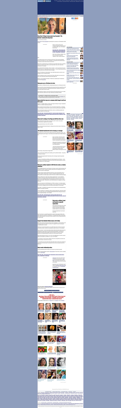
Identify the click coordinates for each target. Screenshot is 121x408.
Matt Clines (79, 400)
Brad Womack (57, 395)
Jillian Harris (68, 395)
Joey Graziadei (45, 41)
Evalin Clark (81, 115)
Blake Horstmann (59, 396)
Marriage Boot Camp (72, 15)
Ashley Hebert (53, 395)
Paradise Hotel (39, 16)
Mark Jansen (73, 400)
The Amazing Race (47, 392)
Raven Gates (72, 399)
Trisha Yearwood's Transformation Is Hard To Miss (48, 321)
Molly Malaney (75, 398)
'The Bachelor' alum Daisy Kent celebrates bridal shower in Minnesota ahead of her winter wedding (73, 51)
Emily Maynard (47, 395)
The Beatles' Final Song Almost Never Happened (41, 311)
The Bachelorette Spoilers (56, 402)
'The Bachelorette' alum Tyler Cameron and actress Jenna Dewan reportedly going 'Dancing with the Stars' (73, 68)
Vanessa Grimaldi (62, 397)
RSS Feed (74, 391)
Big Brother (74, 392)
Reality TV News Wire (80, 0)
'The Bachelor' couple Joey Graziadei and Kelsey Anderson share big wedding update (72, 56)
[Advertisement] (60, 385)
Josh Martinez (69, 400)
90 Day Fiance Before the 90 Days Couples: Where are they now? (60, 403)
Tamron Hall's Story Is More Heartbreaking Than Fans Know (70, 151)
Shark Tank (52, 16)
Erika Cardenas (77, 115)
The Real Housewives (47, 16)
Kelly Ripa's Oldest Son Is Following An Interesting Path (55, 311)
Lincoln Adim (51, 396)
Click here (61, 96)
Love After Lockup (68, 15)
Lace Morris (53, 399)
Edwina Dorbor (73, 115)
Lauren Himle (50, 399)
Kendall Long (81, 396)
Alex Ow (67, 400)
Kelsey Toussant (69, 117)
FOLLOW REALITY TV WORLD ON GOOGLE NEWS (51, 290)
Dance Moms (40, 15)
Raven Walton (47, 400)
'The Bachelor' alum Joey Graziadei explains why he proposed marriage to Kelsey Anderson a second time (73, 49)
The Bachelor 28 (46, 17)
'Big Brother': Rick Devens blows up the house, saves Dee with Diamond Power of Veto (73, 76)
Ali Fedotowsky (61, 395)
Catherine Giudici (66, 398)
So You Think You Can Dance (56, 16)
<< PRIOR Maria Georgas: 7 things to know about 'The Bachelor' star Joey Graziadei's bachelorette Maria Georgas (45, 296)
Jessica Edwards (71, 116)
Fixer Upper (49, 15)
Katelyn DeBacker (76, 116)
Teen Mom (64, 16)
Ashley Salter (46, 399)
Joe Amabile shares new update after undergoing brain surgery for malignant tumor (73, 81)
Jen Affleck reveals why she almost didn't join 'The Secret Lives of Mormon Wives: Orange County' (73, 63)
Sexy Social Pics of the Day (66, 1)
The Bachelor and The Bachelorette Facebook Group (65, 402)
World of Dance (76, 16)
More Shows (81, 16)
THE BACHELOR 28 (41, 292)
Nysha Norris (41, 397)
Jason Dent (76, 400)
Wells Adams (74, 397)
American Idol (51, 392)
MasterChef (82, 15)
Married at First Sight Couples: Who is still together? (60, 404)
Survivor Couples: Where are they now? (70, 404)
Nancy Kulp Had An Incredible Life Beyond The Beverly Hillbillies (61, 368)
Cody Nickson (55, 400)
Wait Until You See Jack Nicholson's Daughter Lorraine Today (50, 380)
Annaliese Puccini (45, 397)
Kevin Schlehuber (44, 400)
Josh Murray (54, 398)
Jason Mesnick (72, 395)
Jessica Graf (59, 400)
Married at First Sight (77, 15)
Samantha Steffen (43, 399)
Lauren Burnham (78, 396)
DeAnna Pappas (76, 395)
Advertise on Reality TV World (56, 391)
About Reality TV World (48, 391)
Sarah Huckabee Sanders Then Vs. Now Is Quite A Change (41, 321)
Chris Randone (63, 396)
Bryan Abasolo (58, 397)
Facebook (56, 300)
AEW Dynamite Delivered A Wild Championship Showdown (42, 380)
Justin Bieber (42, 252)
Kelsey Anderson (81, 116)
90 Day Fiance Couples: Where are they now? (46, 403)
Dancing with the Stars (45, 15)
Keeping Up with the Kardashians (61, 15)
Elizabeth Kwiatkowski (49, 286)
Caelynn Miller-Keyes (40, 396)
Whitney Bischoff (58, 398)
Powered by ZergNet (63, 382)
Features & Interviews (59, 1)
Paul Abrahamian (52, 400)
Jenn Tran (68, 116)
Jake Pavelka (65, 395)
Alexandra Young (69, 114)
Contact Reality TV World (64, 391)
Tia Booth (74, 396)
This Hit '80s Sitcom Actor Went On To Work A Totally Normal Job (51, 368)
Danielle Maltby (78, 397)
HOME (38, 17)
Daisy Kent (39, 41)
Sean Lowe (43, 395)
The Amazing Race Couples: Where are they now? (74, 403)
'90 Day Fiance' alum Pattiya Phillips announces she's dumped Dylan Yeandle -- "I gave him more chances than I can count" (73, 78)
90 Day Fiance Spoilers (44, 402)
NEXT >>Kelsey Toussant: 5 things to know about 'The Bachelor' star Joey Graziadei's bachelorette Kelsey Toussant (58, 296)
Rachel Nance (76, 118)
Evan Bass (41, 398)
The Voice (73, 16)
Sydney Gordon (68, 119)
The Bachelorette (71, 392)
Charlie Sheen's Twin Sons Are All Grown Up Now (62, 321)
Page (65, 265)
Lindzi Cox (39, 399)
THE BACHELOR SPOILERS (48, 292)
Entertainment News (67, 0)
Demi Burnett (48, 396)
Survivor (61, 16)
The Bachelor (41, 17)
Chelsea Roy (49, 397)
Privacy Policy (70, 391)
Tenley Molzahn (79, 398)
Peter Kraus (51, 398)
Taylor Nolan (65, 399)
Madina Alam (77, 117)
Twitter (51, 300)
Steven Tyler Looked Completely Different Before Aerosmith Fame (62, 311)
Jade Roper (44, 398)
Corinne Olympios (57, 399)
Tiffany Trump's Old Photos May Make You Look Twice (48, 311)
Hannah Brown (44, 396)
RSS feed (63, 300)
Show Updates (56, 0)
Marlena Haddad (73, 118)
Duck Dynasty (81, 392)
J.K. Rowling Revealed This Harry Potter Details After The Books (42, 368)
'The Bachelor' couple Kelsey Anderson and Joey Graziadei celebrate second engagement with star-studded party (73, 58)
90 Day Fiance (42, 392)
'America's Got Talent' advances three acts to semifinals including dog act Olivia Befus (73, 71)
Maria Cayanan (81, 117)
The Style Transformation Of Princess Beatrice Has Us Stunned (70, 140)
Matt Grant (79, 395)
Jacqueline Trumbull (53, 397)
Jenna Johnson (39, 400)
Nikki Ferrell (61, 398)
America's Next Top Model (61, 392)
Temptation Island (67, 16)
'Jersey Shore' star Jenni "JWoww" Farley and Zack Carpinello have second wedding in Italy (72, 66)
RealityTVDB (72, 0)
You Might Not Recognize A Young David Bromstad (78, 130)
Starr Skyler (80, 118)
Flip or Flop (52, 15)
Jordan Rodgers (66, 397)
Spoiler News (63, 0)
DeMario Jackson (62, 399)
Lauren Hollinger (73, 117)
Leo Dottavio (55, 396)
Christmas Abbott (63, 400)
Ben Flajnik (50, 395)
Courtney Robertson (70, 398)
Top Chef (71, 16)
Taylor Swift (52, 251)
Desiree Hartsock (40, 395)
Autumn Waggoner (78, 114)
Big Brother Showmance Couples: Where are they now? (47, 404)
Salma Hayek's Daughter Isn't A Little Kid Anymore (70, 130)
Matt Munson (79, 399)
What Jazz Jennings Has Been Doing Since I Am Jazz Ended (79, 151)
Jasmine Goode (76, 399)
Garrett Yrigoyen (71, 396)
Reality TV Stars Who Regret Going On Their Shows (55, 321)
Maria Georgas (68, 118)
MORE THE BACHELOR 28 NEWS (58, 292)
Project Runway (43, 16)
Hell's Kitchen (55, 15)
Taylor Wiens (72, 119)
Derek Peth (69, 399)
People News (59, 0)
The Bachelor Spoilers (49, 402)
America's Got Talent (55, 392)
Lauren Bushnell (71, 397)
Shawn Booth (47, 398)
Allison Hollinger (73, 114)
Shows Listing (81, 1)
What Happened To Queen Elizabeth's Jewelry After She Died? (79, 140)
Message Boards (78, 1)
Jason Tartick (66, 396)
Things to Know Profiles (72, 1)
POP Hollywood (76, 0)
